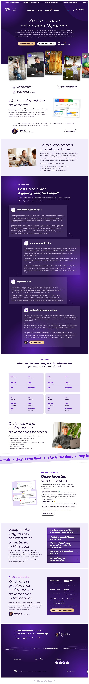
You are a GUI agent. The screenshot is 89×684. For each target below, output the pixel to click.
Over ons (39, 10)
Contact (56, 10)
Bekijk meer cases (48, 513)
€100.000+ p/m (73, 606)
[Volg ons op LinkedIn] (67, 662)
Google (69, 44)
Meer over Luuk (70, 131)
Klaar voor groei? (38, 342)
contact (15, 561)
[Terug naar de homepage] (15, 671)
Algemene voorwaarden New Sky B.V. (40, 671)
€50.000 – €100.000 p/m (59, 606)
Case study (45, 501)
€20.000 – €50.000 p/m (59, 603)
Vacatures (48, 10)
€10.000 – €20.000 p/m (59, 601)
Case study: (45, 491)
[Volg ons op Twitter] (63, 662)
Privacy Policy (21, 671)
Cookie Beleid (28, 671)
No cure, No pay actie (27, 43)
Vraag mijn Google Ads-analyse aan (62, 610)
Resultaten (30, 10)
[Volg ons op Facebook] (56, 662)
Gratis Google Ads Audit (47, 43)
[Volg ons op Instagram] (60, 662)
